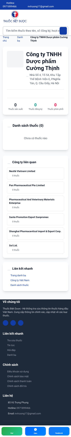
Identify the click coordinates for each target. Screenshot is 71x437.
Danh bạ (11, 355)
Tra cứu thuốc (14, 340)
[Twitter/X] (66, 5)
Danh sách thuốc (19, 285)
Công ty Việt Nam (19, 280)
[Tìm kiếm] (63, 31)
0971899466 (23, 408)
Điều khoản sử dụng (18, 371)
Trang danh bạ (18, 275)
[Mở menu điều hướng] (65, 16)
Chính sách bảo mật (18, 376)
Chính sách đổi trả (17, 386)
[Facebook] (55, 5)
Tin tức (11, 345)
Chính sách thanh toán (19, 381)
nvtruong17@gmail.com (28, 413)
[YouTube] (61, 5)
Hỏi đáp (11, 350)
